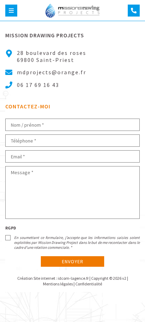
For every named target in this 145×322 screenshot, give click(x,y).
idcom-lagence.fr (73, 278)
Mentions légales (58, 283)
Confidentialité (88, 283)
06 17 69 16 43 (38, 84)
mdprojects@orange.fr (51, 72)
